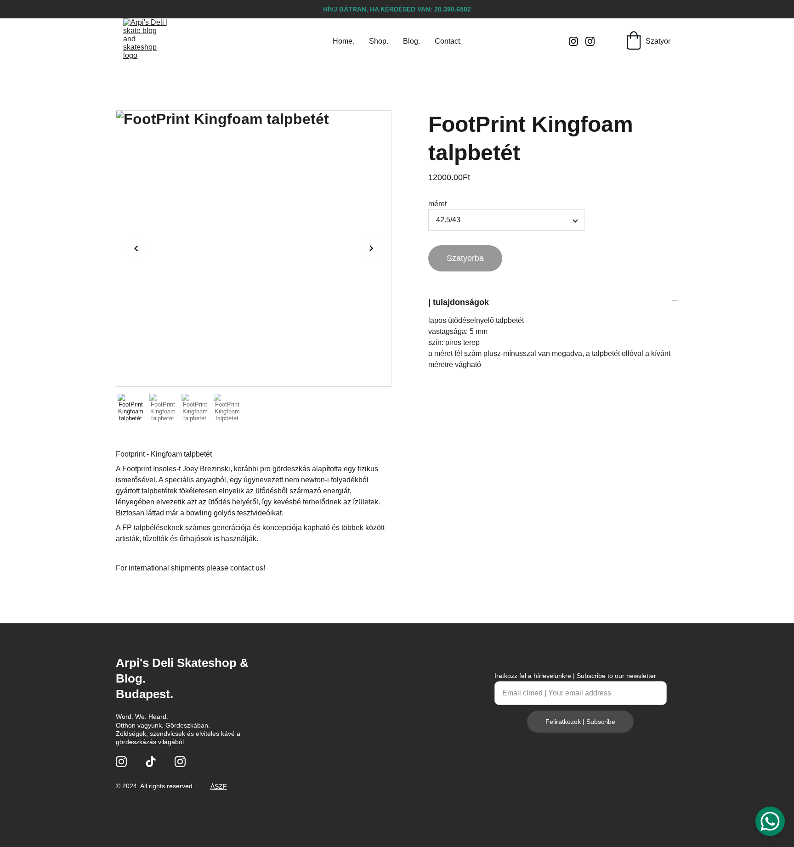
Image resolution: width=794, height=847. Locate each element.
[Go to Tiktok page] (150, 761)
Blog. (411, 41)
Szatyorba (465, 258)
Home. (343, 41)
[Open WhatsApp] (770, 821)
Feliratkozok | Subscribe (580, 721)
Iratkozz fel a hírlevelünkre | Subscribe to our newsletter (575, 675)
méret (437, 204)
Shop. (378, 41)
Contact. (448, 41)
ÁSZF (218, 786)
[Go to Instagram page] (577, 41)
